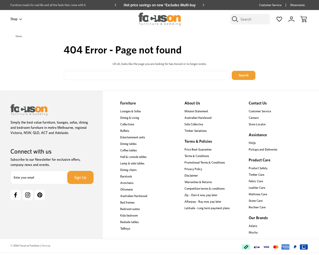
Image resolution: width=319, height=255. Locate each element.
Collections (127, 124)
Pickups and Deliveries (263, 149)
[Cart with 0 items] (304, 19)
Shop (14, 19)
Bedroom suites (130, 209)
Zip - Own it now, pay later (200, 195)
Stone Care (256, 200)
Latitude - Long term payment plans (207, 208)
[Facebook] (15, 195)
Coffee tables (128, 150)
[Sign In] (291, 19)
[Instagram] (28, 195)
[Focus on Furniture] (28, 110)
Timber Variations (195, 130)
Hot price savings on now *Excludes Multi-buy (160, 5)
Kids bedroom (129, 215)
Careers (254, 117)
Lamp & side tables (132, 163)
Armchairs (126, 183)
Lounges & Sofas (130, 111)
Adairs (253, 226)
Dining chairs (128, 170)
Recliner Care (257, 207)
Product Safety (258, 168)
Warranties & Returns (198, 182)
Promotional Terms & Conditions (204, 162)
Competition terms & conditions (204, 188)
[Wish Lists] (279, 19)
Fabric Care (256, 181)
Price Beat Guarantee (198, 149)
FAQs (252, 143)
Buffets (124, 130)
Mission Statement (196, 111)
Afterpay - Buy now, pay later (202, 201)
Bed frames (127, 202)
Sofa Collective (193, 124)
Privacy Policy (193, 169)
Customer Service (270, 5)
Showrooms (297, 5)
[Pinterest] (40, 195)
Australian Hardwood (133, 196)
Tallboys (125, 228)
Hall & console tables (133, 157)
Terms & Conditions (196, 156)
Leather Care (257, 187)
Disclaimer (191, 175)
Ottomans (126, 189)
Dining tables (128, 144)
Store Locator (257, 124)
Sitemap (45, 245)
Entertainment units (132, 137)
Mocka (253, 232)
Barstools (126, 176)
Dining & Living (129, 117)
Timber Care (256, 174)
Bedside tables (129, 222)
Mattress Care (258, 194)
